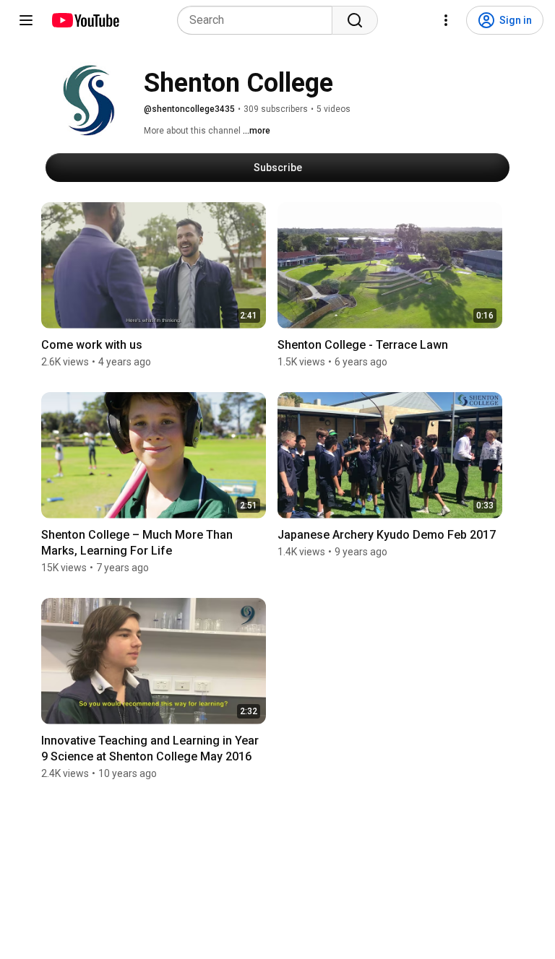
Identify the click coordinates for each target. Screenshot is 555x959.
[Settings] (446, 20)
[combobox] (259, 20)
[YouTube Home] (84, 20)
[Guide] (26, 20)
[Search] (355, 20)
